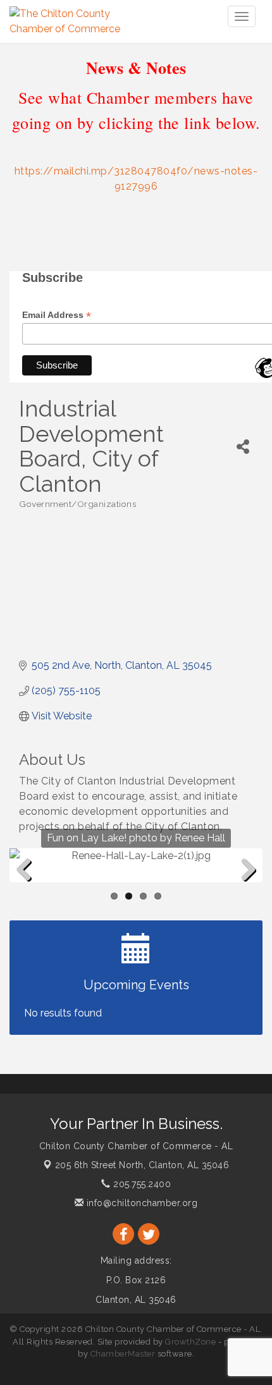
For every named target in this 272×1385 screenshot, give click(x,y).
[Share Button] (243, 446)
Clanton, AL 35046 (142, 1165)
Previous (28, 890)
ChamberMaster (123, 1353)
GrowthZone (190, 1341)
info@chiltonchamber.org (140, 1203)
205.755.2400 (141, 1184)
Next (245, 890)
